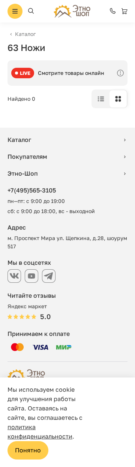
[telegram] (49, 276)
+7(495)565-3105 (32, 190)
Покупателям (27, 156)
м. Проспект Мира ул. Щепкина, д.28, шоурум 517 (67, 242)
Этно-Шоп (23, 173)
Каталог (25, 34)
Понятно (28, 450)
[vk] (14, 276)
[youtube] (31, 276)
